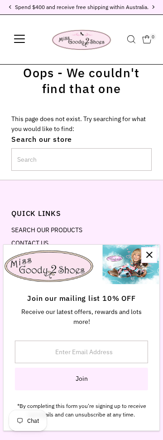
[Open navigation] (19, 39)
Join (82, 378)
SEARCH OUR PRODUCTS (46, 230)
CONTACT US (29, 243)
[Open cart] (147, 39)
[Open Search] (131, 39)
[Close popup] (149, 255)
